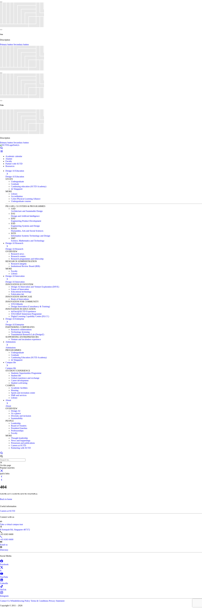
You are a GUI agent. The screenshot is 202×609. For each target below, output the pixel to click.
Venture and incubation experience (26, 339)
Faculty (8, 161)
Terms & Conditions (40, 601)
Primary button (6, 44)
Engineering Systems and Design (25, 226)
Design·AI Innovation (15, 282)
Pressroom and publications (23, 443)
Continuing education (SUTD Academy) (28, 186)
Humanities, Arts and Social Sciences (27, 231)
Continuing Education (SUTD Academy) (29, 357)
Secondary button (21, 44)
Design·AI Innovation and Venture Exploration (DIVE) (35, 287)
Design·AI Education (14, 176)
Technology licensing (20, 332)
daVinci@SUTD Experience (23, 311)
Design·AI (15, 411)
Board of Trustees (18, 426)
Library (14, 194)
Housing (14, 390)
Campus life (10, 368)
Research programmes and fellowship (27, 259)
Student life (16, 375)
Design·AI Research (14, 249)
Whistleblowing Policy (20, 601)
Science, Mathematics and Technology (27, 241)
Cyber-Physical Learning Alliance (25, 199)
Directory (4, 550)
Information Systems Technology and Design (30, 236)
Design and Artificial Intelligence (25, 216)
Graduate (15, 184)
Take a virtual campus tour (11, 524)
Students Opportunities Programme (26, 373)
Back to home (6, 499)
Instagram (4, 596)
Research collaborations (21, 329)
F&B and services (19, 395)
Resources (9, 166)
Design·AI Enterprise (14, 324)
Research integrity (19, 264)
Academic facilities (19, 388)
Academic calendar (13, 156)
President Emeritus (19, 428)
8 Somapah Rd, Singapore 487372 (15, 529)
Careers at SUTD (18, 445)
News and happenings (20, 440)
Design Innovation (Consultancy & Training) (30, 306)
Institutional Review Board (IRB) (25, 266)
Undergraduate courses (21, 201)
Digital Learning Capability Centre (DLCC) (30, 316)
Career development (19, 380)
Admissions (10, 347)
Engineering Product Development (26, 221)
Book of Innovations (20, 299)
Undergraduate (17, 181)
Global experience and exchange (25, 378)
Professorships (17, 430)
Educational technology (21, 292)
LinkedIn (4, 583)
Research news (17, 254)
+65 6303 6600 (6, 539)
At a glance (16, 413)
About (8, 406)
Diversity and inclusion (21, 416)
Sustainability (17, 418)
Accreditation (17, 196)
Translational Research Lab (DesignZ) (27, 334)
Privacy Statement (56, 601)
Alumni (8, 159)
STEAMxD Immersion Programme (26, 314)
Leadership (16, 423)
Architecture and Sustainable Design (27, 211)
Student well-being (19, 383)
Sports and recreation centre (23, 393)
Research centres (18, 256)
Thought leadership (19, 438)
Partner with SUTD (14, 164)
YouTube (4, 577)
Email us (4, 544)
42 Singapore (17, 189)
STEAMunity (17, 304)
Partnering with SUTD (21, 448)
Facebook (4, 564)
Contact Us (5, 601)
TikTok (3, 589)
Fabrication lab (17, 294)
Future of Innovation (20, 289)
